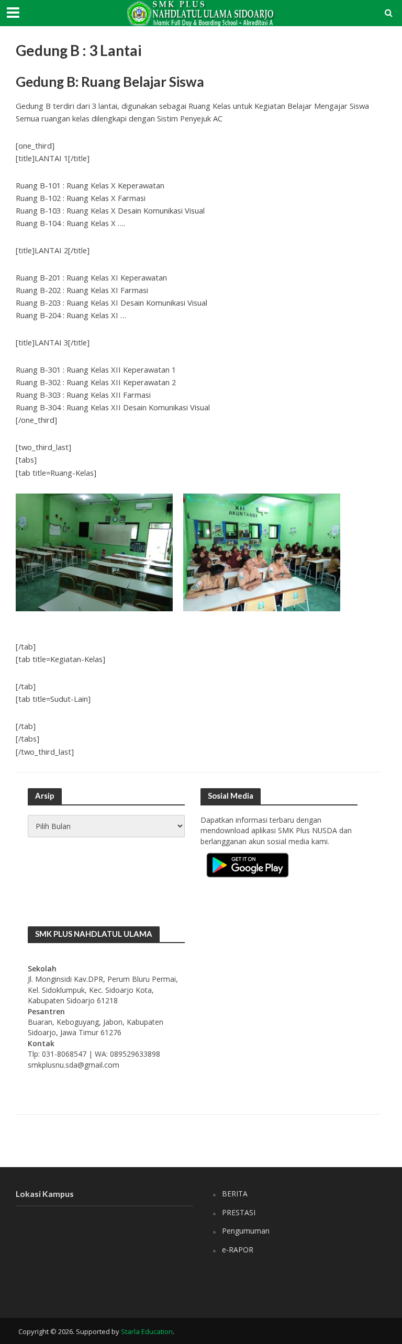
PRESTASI (238, 1212)
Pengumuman (246, 1231)
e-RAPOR (237, 1250)
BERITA (235, 1194)
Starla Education (147, 1331)
